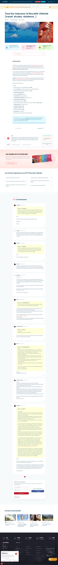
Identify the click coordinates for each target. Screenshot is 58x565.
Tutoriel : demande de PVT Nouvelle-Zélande (13, 177)
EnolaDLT (18, 243)
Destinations (14, 1)
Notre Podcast (38, 552)
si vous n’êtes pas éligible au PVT (36, 72)
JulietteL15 (18, 405)
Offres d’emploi (23, 1)
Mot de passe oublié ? (17, 497)
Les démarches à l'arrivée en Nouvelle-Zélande (38, 185)
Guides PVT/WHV (18, 552)
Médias (27, 550)
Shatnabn (18, 275)
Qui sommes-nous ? (29, 548)
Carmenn (18, 230)
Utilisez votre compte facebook (38, 491)
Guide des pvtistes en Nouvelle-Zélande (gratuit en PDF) (39, 177)
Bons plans (17, 550)
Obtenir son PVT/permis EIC (27, 144)
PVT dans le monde (39, 548)
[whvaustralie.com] (49, 556)
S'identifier (54, 1)
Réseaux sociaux (18, 554)
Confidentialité (28, 546)
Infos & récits (8, 4)
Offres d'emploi (38, 550)
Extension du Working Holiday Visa (21, 315)
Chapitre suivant (40, 128)
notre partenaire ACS (33, 119)
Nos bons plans (43, 1)
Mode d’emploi (18, 548)
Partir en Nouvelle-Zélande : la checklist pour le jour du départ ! (15, 181)
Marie (17, 299)
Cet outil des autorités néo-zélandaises (22, 79)
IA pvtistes (37, 554)
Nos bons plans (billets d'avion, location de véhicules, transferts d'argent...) (16, 185)
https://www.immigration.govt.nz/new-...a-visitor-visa (27, 446)
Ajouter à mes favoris (47, 135)
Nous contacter (38, 546)
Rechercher (30, 1)
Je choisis (9, 560)
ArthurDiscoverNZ (19, 326)
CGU (16, 546)
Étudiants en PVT (28, 554)
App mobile (27, 552)
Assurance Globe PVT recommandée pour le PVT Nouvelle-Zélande (40, 181)
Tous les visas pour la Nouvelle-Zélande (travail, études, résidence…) (21, 4)
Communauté (27, 1)
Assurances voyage (37, 1)
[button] (2, 564)
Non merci (3, 560)
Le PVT (11, 1)
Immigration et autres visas (16, 144)
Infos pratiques (18, 1)
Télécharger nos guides (11, 163)
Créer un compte (50, 1)
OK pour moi (16, 560)
